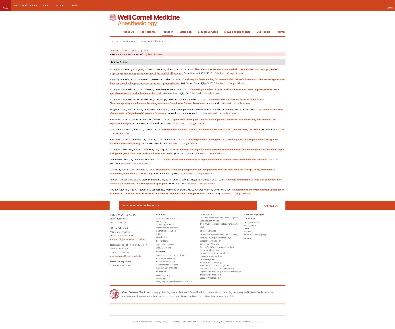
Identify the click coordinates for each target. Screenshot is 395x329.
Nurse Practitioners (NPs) (255, 234)
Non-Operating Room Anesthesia (214, 253)
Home (113, 32)
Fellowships (161, 278)
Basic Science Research (166, 258)
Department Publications (167, 264)
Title (124, 50)
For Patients (148, 31)
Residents (248, 231)
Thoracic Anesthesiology (210, 274)
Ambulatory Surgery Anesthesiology (215, 237)
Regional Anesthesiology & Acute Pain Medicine (220, 271)
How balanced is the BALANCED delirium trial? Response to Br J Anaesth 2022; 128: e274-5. (211, 129)
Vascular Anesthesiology (210, 278)
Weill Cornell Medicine (25, 5)
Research (167, 31)
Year (146, 50)
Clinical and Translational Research (171, 255)
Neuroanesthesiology (209, 250)
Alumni (281, 31)
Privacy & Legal (161, 321)
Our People (263, 31)
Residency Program (164, 275)
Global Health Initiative (210, 220)
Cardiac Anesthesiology (210, 241)
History (159, 234)
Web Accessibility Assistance (248, 321)
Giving (217, 321)
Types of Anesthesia (165, 244)
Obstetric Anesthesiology (211, 256)
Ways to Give (161, 237)
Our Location (114, 205)
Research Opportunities (166, 268)
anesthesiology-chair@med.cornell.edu (128, 239)
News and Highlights (237, 31)
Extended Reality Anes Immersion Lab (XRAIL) (219, 217)
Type (134, 50)
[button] (389, 5)
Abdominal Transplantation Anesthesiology (219, 234)
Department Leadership (166, 218)
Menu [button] (5, 8)
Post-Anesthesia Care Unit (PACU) (214, 265)
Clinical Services (208, 31)
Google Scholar (235, 73)
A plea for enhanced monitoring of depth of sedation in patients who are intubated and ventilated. (215, 159)
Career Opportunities (165, 224)
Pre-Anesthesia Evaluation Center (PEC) (217, 268)
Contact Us (271, 205)
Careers (206, 321)
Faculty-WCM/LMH (252, 222)
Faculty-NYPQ (250, 225)
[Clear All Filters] (154, 54)
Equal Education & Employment (185, 321)
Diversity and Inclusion (166, 231)
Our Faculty (161, 221)
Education (185, 31)
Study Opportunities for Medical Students (174, 281)
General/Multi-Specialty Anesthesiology (217, 247)
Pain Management (208, 259)
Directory (228, 321)
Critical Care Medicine (209, 244)
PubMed (219, 73)
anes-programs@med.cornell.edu (125, 256)
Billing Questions (163, 247)
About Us (128, 31)
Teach (73, 5)
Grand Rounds (206, 214)
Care (45, 5)
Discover (59, 5)
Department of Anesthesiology (140, 205)
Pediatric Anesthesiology (211, 262)
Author (114, 50)
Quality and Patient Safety (167, 227)
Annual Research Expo (165, 261)
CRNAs (247, 228)
